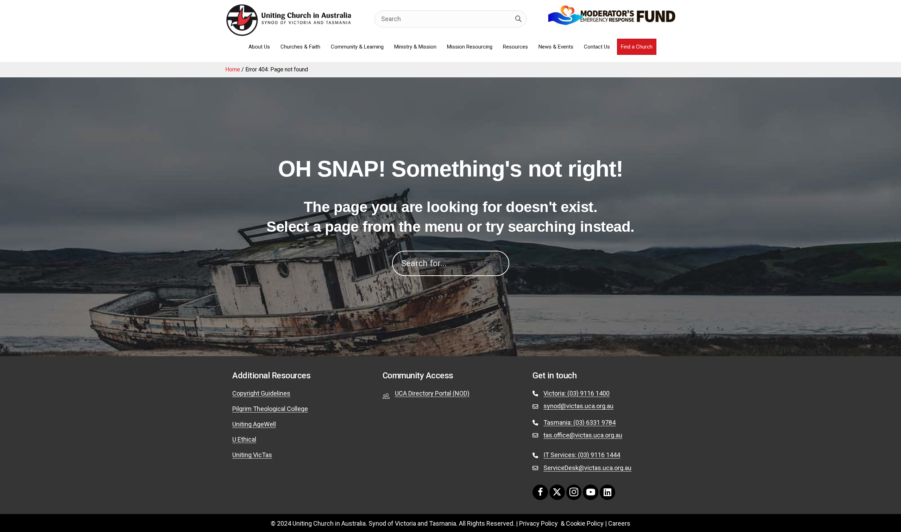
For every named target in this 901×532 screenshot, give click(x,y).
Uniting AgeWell (254, 424)
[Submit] (518, 19)
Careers (619, 523)
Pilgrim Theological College (270, 408)
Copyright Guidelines (261, 393)
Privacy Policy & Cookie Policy (561, 523)
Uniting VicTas (252, 455)
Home (232, 69)
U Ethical (244, 439)
